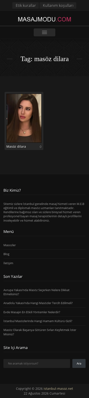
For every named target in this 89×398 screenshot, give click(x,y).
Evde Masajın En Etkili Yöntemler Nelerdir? (31, 312)
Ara (79, 363)
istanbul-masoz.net (58, 388)
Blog (6, 254)
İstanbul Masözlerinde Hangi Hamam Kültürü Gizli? (37, 321)
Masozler (9, 245)
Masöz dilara (16, 146)
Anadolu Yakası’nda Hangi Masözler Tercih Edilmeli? (38, 303)
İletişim (8, 263)
